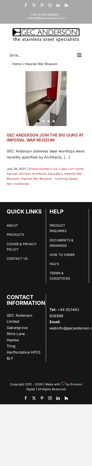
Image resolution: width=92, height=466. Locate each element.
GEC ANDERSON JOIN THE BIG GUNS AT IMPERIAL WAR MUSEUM (45, 137)
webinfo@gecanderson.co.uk (46, 18)
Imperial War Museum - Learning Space (49, 178)
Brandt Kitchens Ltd (43, 169)
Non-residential (18, 184)
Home (16, 64)
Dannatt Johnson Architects (26, 173)
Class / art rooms (71, 169)
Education (55, 173)
